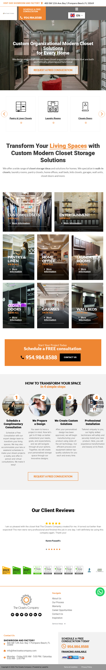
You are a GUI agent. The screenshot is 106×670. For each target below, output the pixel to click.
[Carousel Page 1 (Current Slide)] (46, 549)
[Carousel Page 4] (54, 549)
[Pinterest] (30, 614)
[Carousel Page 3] (51, 549)
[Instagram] (17, 614)
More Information (21, 223)
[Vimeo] (26, 614)
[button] (76, 9)
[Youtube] (40, 614)
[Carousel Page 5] (57, 549)
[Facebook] (12, 614)
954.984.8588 (78, 647)
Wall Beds (85, 118)
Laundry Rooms (20, 118)
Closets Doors (53, 118)
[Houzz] (35, 614)
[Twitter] (21, 614)
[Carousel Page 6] (59, 549)
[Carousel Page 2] (49, 549)
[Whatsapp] (100, 591)
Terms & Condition (71, 667)
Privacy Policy (86, 667)
